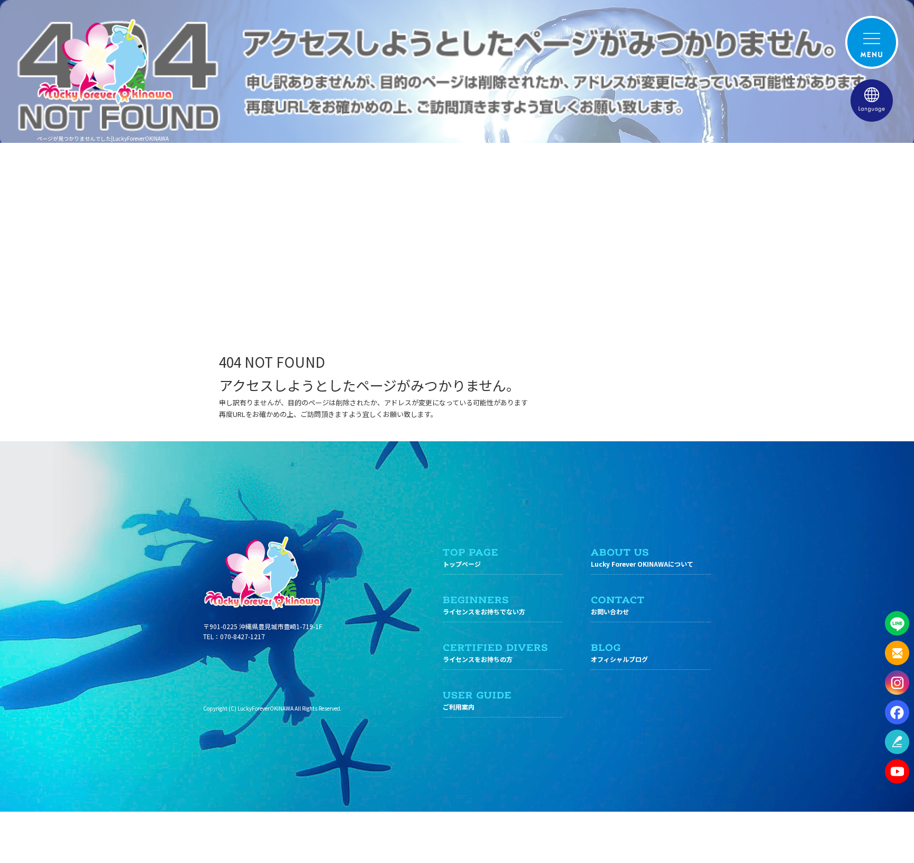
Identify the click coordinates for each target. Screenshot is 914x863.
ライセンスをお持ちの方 (478, 659)
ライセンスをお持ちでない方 (484, 611)
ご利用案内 (458, 706)
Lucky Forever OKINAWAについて (642, 563)
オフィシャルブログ (619, 659)
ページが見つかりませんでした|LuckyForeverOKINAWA (103, 138)
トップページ (462, 563)
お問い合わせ (610, 611)
